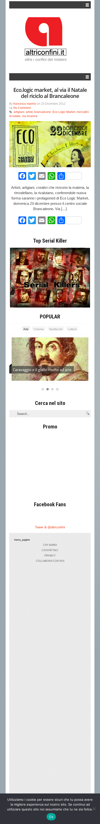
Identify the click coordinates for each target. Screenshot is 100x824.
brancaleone (42, 112)
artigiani (19, 112)
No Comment (22, 108)
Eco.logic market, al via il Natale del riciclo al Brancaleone (50, 92)
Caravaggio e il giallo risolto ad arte (42, 369)
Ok (51, 817)
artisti (29, 112)
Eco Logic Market (63, 112)
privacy (50, 555)
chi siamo (50, 544)
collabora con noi (50, 560)
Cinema (38, 329)
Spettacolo (56, 329)
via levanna (29, 116)
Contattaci (50, 550)
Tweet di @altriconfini (50, 527)
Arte (26, 329)
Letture (72, 329)
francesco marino (24, 103)
